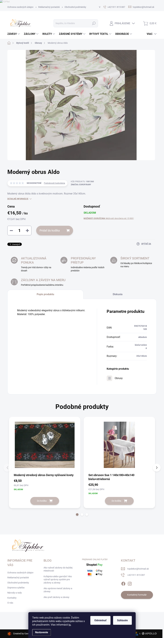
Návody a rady (14, 592)
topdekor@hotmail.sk (138, 568)
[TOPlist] (5, 1)
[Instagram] (129, 583)
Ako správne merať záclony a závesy (58, 590)
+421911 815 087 (136, 575)
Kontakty (11, 598)
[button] (77, 514)
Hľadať (93, 23)
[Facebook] (123, 583)
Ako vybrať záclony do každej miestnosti (58, 569)
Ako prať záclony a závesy (56, 597)
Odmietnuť (100, 620)
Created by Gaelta (22, 633)
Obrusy (119, 378)
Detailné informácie (17, 199)
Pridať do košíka (50, 230)
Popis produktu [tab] (45, 294)
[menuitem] (14, 34)
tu (70, 624)
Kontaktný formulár (137, 594)
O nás (10, 602)
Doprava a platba (16, 587)
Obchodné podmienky (75, 7)
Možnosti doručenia (109, 218)
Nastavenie (41, 632)
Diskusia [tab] (118, 294)
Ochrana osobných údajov (20, 7)
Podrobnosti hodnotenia (54, 183)
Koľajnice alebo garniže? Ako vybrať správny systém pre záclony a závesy (58, 579)
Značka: (81, 184)
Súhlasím (122, 620)
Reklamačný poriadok (49, 7)
